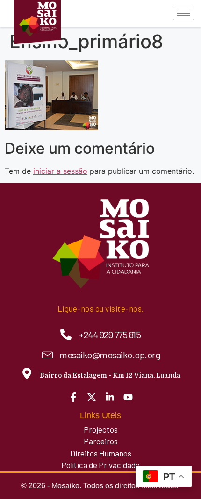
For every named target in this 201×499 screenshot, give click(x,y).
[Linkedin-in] (109, 397)
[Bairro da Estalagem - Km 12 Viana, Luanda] (27, 373)
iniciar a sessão (60, 171)
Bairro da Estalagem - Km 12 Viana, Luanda (110, 375)
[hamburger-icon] (183, 13)
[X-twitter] (91, 397)
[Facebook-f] (73, 397)
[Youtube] (128, 397)
